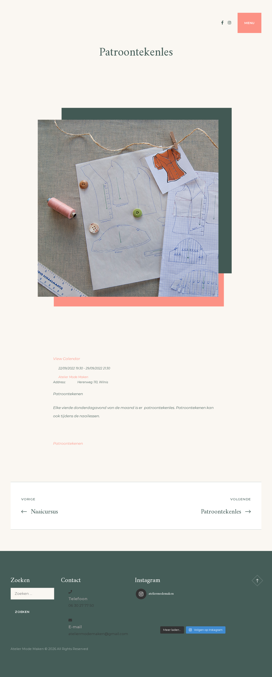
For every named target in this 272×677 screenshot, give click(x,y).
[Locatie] (55, 376)
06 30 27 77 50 (81, 605)
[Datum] (55, 367)
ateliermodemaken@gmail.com (98, 634)
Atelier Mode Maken (73, 377)
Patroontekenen (68, 443)
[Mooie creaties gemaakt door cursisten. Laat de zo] (231, 613)
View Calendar (66, 359)
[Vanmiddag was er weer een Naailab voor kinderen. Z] (155, 613)
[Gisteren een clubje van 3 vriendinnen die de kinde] (193, 613)
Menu (249, 23)
